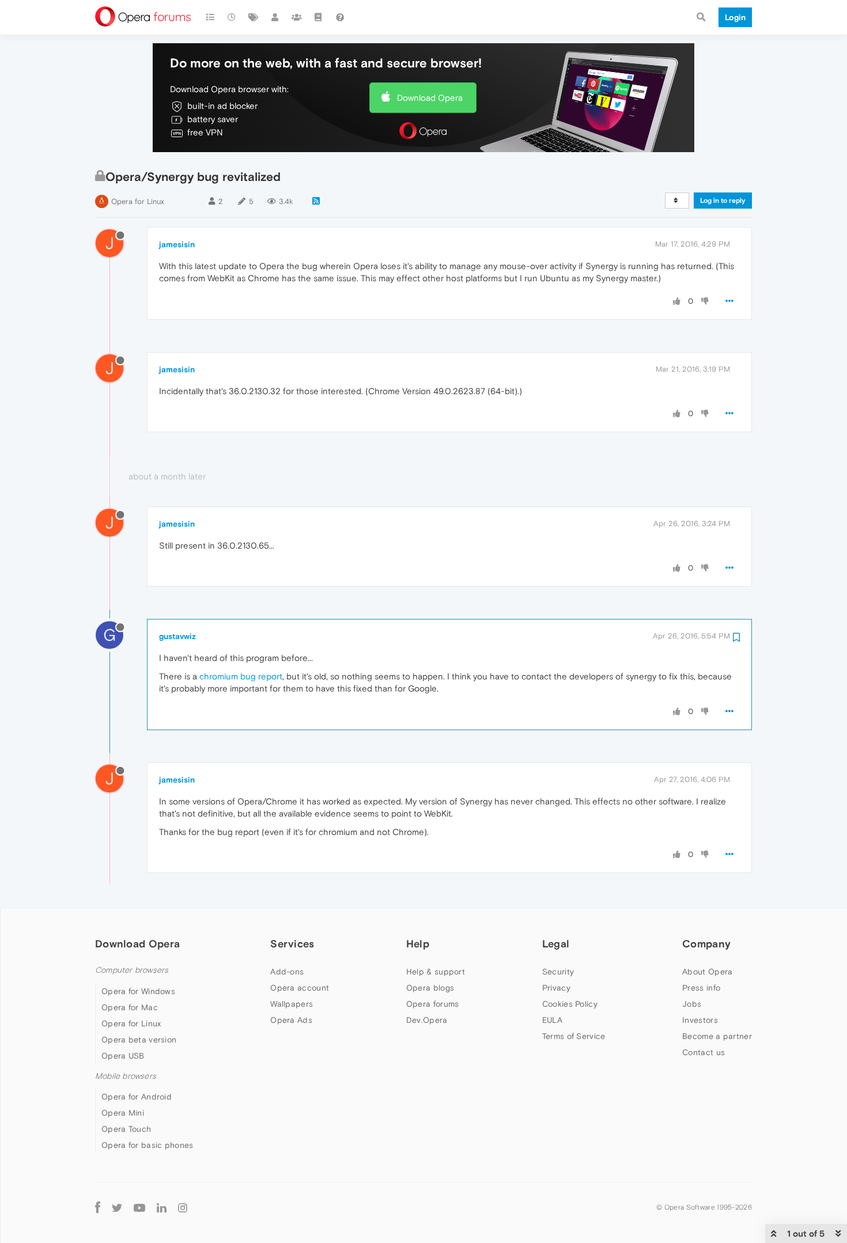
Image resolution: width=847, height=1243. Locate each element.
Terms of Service (574, 1036)
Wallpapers (291, 1003)
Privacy (556, 987)
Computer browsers (131, 970)
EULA (552, 1020)
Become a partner (717, 1036)
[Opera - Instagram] (182, 1207)
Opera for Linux (137, 201)
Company (706, 944)
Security (558, 971)
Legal (556, 944)
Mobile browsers (125, 1076)
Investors (700, 1020)
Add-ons (287, 971)
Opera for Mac (129, 1007)
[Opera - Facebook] (97, 1207)
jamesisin (177, 244)
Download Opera (430, 98)
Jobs (691, 1003)
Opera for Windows (138, 991)
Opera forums (432, 1003)
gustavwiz (177, 636)
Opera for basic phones (147, 1145)
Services (292, 944)
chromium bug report (240, 676)
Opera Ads (291, 1020)
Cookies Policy (570, 1003)
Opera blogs (430, 987)
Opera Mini (122, 1112)
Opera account (299, 987)
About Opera (707, 971)
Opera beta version (138, 1039)
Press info (701, 987)
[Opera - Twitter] (117, 1207)
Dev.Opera (427, 1020)
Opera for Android (136, 1096)
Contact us (703, 1052)
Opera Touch (126, 1129)
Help (417, 944)
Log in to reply (723, 201)
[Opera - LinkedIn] (161, 1207)
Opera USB (123, 1055)
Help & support (435, 971)
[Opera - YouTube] (139, 1207)
